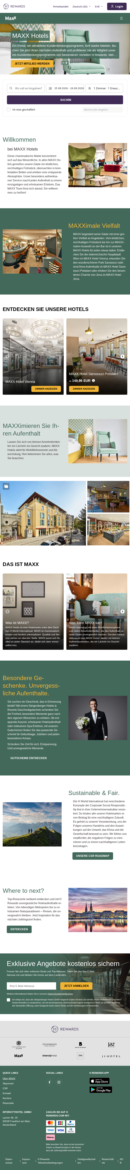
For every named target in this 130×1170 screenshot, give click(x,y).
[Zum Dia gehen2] (66, 63)
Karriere (7, 1098)
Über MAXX (9, 1078)
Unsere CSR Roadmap (92, 855)
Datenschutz (9, 1161)
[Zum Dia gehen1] (63, 63)
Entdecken (19, 929)
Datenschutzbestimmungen (60, 994)
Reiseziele (8, 1103)
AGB (121, 1161)
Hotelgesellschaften (87, 1161)
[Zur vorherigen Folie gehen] (5, 49)
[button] (43, 513)
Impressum (26, 1161)
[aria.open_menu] (121, 18)
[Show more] (6, 486)
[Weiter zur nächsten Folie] (123, 357)
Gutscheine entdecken (28, 758)
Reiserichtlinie (108, 1161)
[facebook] (49, 1082)
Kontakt (7, 1093)
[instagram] (59, 1082)
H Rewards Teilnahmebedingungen (50, 1161)
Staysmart (8, 1083)
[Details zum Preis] (93, 380)
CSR (5, 1088)
